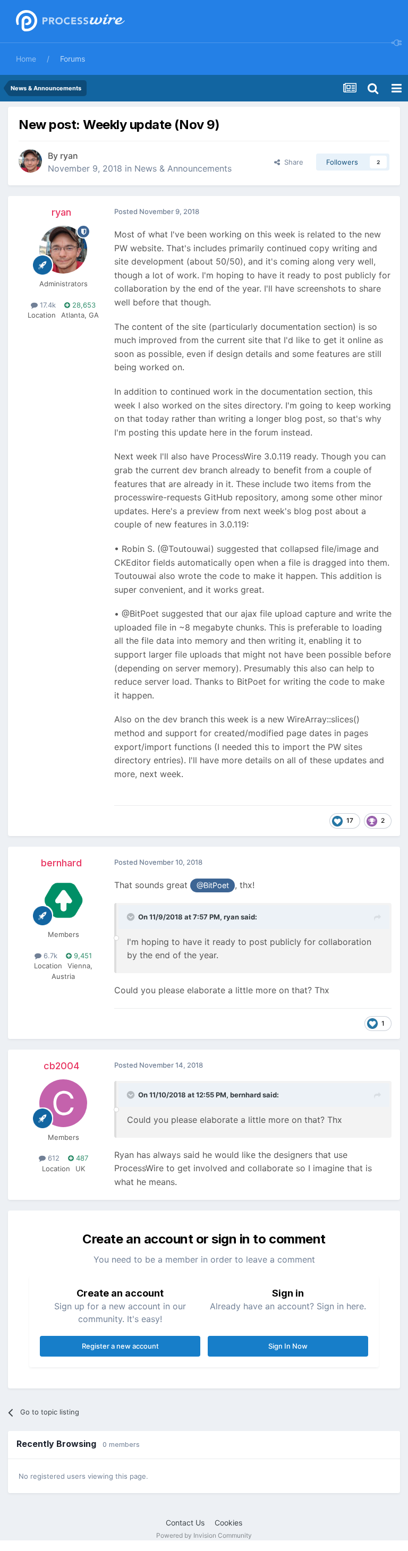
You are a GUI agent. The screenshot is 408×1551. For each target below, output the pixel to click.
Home (26, 58)
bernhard (61, 862)
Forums (72, 58)
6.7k (49, 955)
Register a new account (120, 1346)
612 (53, 1158)
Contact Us (185, 1522)
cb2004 (61, 1065)
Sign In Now (288, 1346)
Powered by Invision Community (204, 1535)
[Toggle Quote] (132, 917)
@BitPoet (213, 885)
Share (291, 162)
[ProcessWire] (69, 21)
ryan (69, 155)
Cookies (228, 1522)
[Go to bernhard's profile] (63, 900)
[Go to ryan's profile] (30, 161)
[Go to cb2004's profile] (63, 1103)
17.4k (47, 305)
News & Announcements (183, 168)
